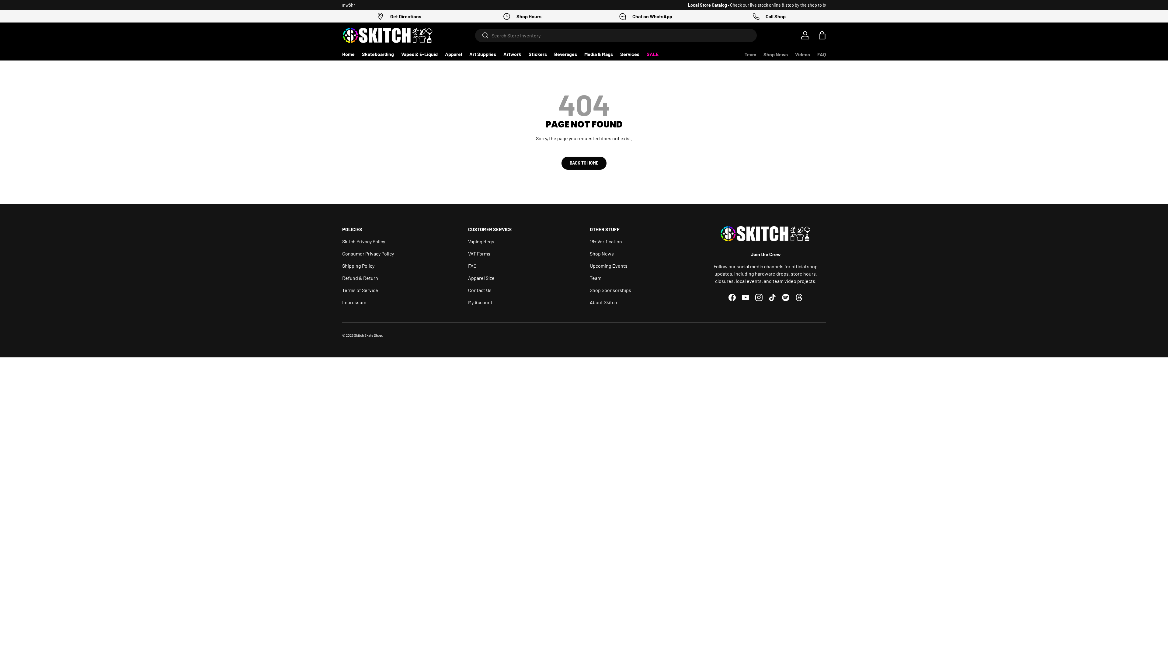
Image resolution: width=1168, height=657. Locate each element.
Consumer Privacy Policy (368, 253)
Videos (802, 54)
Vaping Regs (481, 241)
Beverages (565, 54)
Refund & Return (360, 278)
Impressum (354, 302)
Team (750, 54)
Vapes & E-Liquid (419, 54)
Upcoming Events (608, 266)
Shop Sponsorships (610, 290)
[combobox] (616, 35)
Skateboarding (378, 54)
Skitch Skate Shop (368, 335)
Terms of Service (360, 290)
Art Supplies (482, 54)
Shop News (775, 54)
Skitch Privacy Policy (363, 241)
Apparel (453, 54)
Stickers (538, 54)
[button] (822, 35)
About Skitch (603, 302)
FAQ (821, 54)
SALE (653, 54)
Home (348, 54)
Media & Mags (598, 54)
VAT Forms (479, 253)
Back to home (584, 162)
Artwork (512, 54)
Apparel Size (481, 278)
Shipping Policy (358, 266)
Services (629, 54)
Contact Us (480, 290)
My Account (480, 302)
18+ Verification (606, 241)
